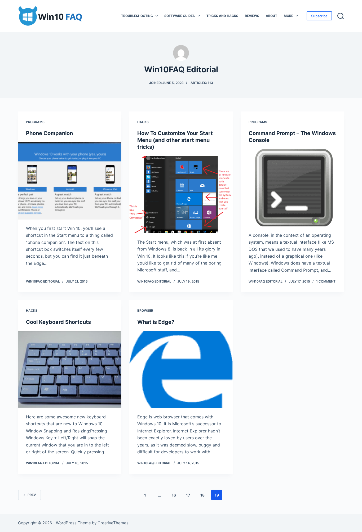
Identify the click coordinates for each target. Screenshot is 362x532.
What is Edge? (155, 322)
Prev (32, 495)
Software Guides (179, 16)
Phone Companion (49, 133)
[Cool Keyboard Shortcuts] (69, 369)
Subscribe (319, 16)
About (271, 16)
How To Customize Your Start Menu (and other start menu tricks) (175, 140)
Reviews (252, 16)
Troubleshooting (137, 16)
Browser (145, 310)
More (288, 16)
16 (174, 495)
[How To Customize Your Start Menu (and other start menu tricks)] (181, 194)
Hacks (143, 122)
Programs (35, 122)
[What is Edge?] (181, 369)
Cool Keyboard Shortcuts (58, 322)
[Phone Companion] (69, 180)
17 (188, 495)
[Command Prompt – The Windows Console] (292, 187)
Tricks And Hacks (222, 16)
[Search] (340, 16)
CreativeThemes (113, 522)
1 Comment (325, 281)
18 (202, 495)
